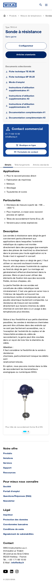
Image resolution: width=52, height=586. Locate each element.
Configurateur (26, 46)
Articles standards (25, 54)
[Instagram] (17, 571)
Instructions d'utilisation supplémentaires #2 (21, 97)
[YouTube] (5, 571)
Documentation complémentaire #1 (27, 112)
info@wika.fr (11, 137)
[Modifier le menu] (46, 4)
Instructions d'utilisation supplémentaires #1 (21, 89)
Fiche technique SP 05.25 (22, 77)
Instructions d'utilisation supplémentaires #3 (21, 105)
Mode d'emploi (17, 82)
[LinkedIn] (11, 571)
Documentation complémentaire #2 (27, 118)
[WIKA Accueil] (10, 5)
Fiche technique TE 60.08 (22, 71)
